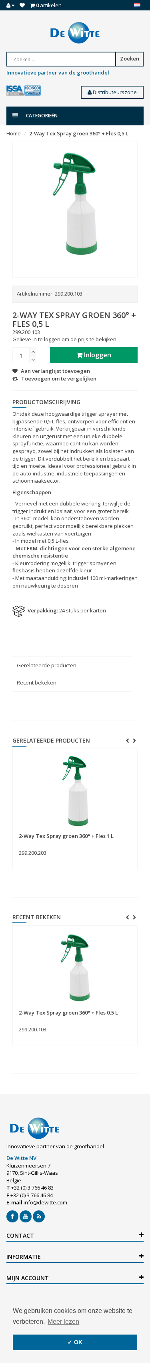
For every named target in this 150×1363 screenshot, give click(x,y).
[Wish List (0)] (22, 5)
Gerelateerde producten (46, 665)
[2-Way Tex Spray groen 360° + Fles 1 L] (75, 791)
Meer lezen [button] (63, 1321)
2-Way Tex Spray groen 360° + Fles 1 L (66, 836)
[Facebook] (12, 1216)
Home (13, 133)
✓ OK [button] (75, 1342)
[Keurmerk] (23, 90)
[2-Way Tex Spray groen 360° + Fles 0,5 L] (75, 968)
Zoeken (129, 58)
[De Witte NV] (75, 32)
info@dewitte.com (45, 1202)
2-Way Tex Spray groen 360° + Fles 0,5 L (78, 133)
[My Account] (10, 5)
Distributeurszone (114, 92)
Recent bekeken (36, 682)
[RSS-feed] (39, 1216)
